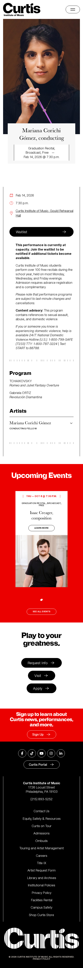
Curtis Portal (38, 764)
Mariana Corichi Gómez (30, 425)
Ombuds (41, 841)
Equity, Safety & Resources (42, 818)
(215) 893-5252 (41, 799)
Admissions (41, 833)
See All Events (41, 611)
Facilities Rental (41, 900)
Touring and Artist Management (41, 848)
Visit (37, 675)
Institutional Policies (41, 885)
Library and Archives (41, 878)
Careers (41, 856)
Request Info (38, 662)
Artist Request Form (41, 870)
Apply (37, 688)
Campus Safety (41, 907)
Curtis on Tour (42, 826)
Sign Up (38, 734)
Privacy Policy (41, 893)
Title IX (41, 863)
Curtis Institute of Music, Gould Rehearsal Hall (44, 213)
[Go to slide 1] (41, 600)
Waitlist (21, 231)
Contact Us (41, 811)
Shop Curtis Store (41, 915)
